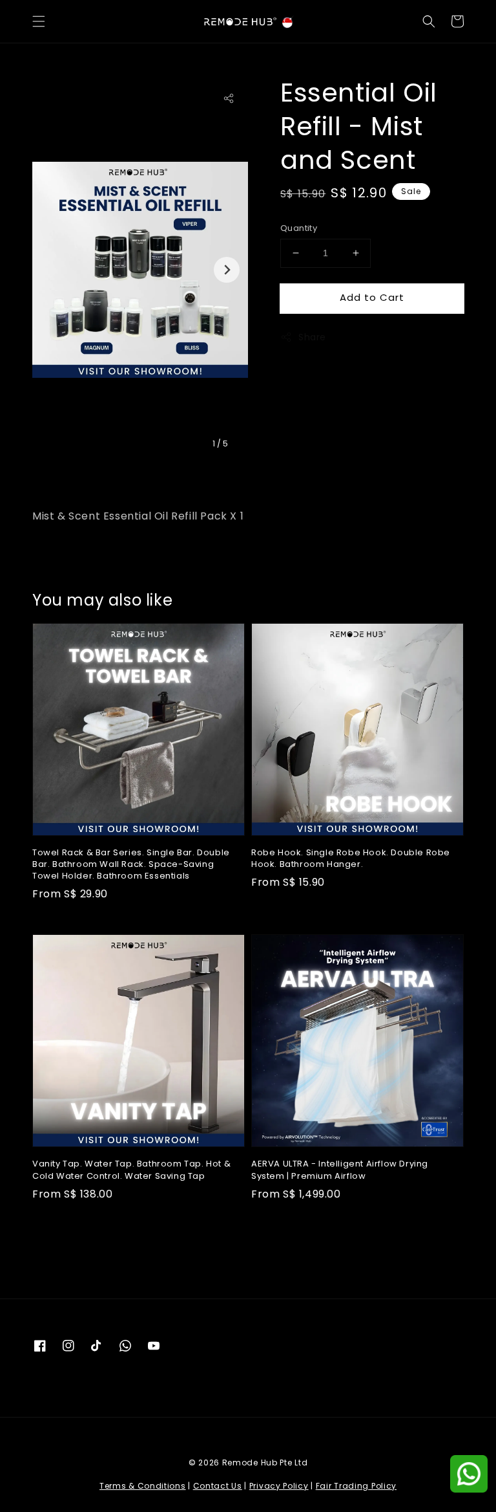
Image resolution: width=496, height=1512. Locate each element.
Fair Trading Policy (356, 1485)
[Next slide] (227, 270)
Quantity (298, 228)
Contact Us (217, 1485)
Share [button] (312, 337)
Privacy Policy (279, 1485)
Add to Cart (372, 297)
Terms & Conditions (142, 1485)
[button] (39, 21)
